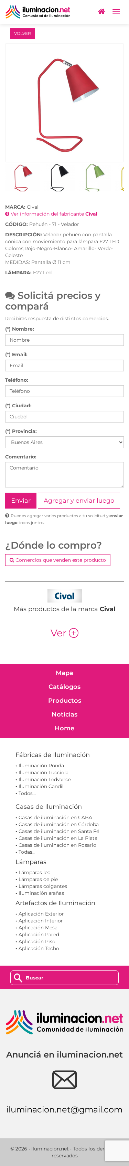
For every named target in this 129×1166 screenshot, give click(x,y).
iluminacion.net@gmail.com (64, 1110)
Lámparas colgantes (43, 886)
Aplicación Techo (39, 948)
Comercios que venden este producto (60, 560)
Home (64, 728)
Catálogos (64, 687)
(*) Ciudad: (18, 405)
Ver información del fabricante (53, 214)
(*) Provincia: (21, 431)
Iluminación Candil (41, 786)
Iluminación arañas (41, 893)
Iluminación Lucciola (43, 772)
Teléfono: (16, 380)
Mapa (64, 673)
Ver (64, 633)
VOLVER (22, 33)
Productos (64, 700)
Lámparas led (35, 872)
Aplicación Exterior (41, 914)
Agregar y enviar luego (79, 500)
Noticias (64, 714)
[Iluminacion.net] (38, 12)
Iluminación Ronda (41, 765)
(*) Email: (16, 354)
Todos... (27, 793)
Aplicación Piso (37, 941)
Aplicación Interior (41, 921)
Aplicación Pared (39, 934)
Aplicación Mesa (38, 928)
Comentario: (20, 457)
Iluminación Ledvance (45, 779)
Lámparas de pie (38, 879)
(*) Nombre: (19, 329)
